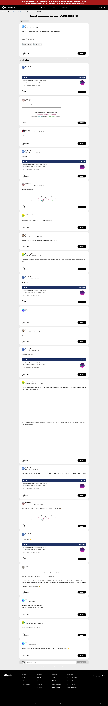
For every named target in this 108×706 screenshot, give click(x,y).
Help (43, 7)
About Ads (41, 703)
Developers (40, 681)
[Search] (95, 7)
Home (10, 11)
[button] (86, 27)
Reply (82, 53)
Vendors (39, 691)
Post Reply (82, 662)
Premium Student (71, 687)
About (23, 677)
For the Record (26, 684)
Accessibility (49, 703)
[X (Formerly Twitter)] (98, 675)
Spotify (40, 116)
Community (10, 7)
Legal (5, 703)
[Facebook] (102, 675)
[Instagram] (93, 675)
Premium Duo (70, 681)
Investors (39, 687)
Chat (54, 7)
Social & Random (20, 11)
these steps (63, 3)
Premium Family (71, 684)
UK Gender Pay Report (78, 703)
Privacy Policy (24, 703)
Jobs (23, 681)
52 (82, 59)
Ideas (64, 7)
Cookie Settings (33, 703)
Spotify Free (70, 691)
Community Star (52, 116)
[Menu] (104, 7)
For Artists (40, 677)
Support (54, 677)
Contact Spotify (56, 687)
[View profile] (23, 26)
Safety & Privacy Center (13, 703)
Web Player (55, 681)
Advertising (40, 684)
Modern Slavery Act (58, 703)
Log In (100, 7)
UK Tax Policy (68, 703)
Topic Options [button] (23, 21)
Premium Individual (72, 677)
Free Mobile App (56, 684)
